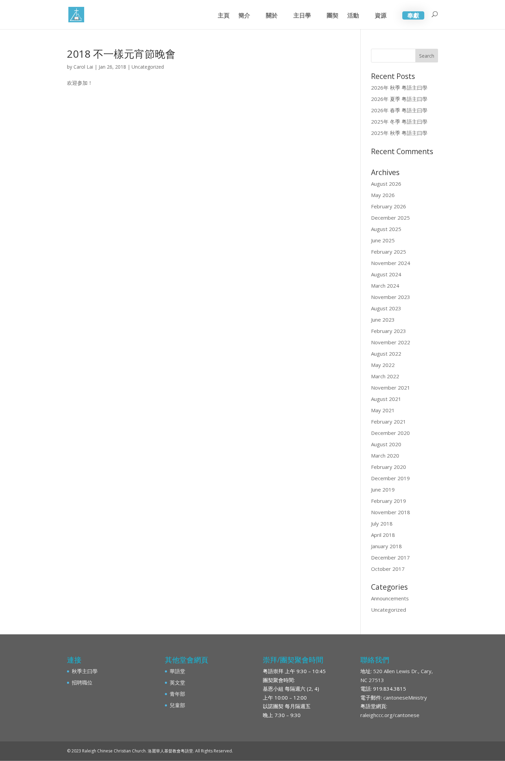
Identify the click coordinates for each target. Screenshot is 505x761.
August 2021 (386, 398)
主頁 (223, 16)
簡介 (244, 16)
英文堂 (177, 682)
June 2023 (383, 319)
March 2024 (385, 285)
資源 (380, 16)
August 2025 (386, 229)
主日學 (302, 16)
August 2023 (386, 308)
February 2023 (388, 330)
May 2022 (383, 364)
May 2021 (383, 410)
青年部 (177, 693)
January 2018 (386, 546)
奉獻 (413, 15)
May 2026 (383, 195)
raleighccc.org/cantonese (389, 715)
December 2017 (390, 557)
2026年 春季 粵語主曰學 (399, 110)
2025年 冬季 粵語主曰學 (399, 121)
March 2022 (385, 376)
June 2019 (383, 489)
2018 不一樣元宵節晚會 (121, 54)
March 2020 (385, 455)
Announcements (390, 598)
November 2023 (390, 296)
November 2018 (390, 512)
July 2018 (382, 523)
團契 (332, 16)
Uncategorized (148, 67)
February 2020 (388, 466)
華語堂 (177, 671)
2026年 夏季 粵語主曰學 (399, 98)
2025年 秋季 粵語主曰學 (399, 132)
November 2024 (390, 263)
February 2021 (388, 421)
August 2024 (386, 274)
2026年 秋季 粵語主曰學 (399, 87)
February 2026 (388, 206)
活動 (353, 16)
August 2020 (386, 444)
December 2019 (390, 478)
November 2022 (390, 342)
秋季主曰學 (85, 671)
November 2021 (390, 387)
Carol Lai (83, 67)
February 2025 (388, 251)
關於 (272, 16)
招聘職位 (82, 682)
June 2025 (383, 240)
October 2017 (388, 568)
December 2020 (390, 432)
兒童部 (177, 705)
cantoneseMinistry (405, 697)
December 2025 (390, 217)
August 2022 (386, 353)
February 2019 (388, 500)
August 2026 (386, 183)
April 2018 (383, 534)
